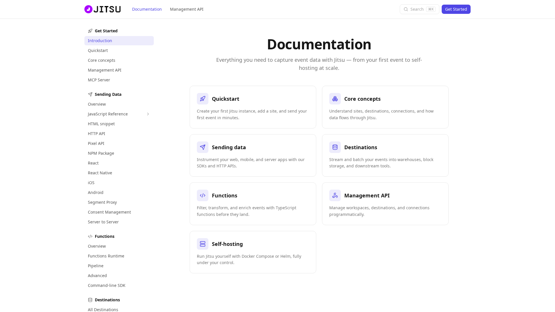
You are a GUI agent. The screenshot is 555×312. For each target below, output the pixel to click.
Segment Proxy (102, 202)
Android (95, 192)
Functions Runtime (106, 256)
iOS (91, 182)
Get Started (456, 9)
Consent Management (109, 212)
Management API (187, 9)
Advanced (97, 275)
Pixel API (96, 143)
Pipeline (95, 265)
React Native (100, 172)
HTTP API (96, 133)
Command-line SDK (106, 285)
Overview (97, 104)
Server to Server (103, 222)
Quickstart (98, 50)
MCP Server (99, 80)
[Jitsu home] (101, 9)
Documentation (147, 9)
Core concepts (101, 60)
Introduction (100, 40)
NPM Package (101, 153)
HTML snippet (101, 123)
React (93, 163)
